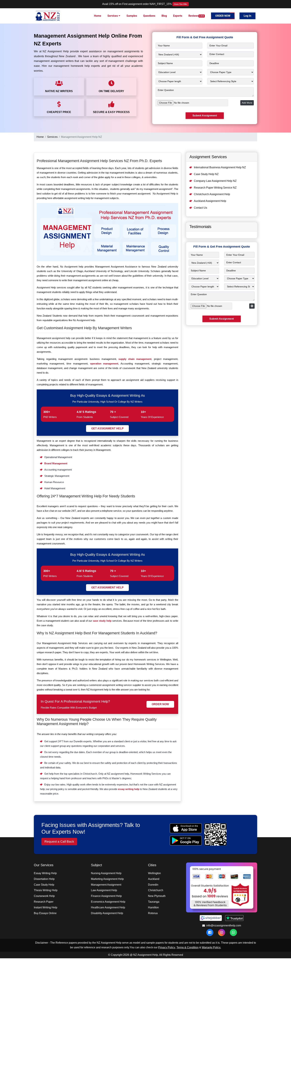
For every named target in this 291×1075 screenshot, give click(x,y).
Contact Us (200, 207)
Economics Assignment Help (108, 901)
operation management (104, 363)
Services (113, 15)
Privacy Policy (166, 947)
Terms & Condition (187, 947)
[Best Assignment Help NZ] (48, 15)
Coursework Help (44, 896)
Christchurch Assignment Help (212, 194)
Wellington (154, 873)
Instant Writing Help (45, 907)
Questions (149, 15)
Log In (247, 15)
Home (97, 15)
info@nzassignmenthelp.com (223, 925)
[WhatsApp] (233, 932)
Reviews (196, 15)
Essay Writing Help (45, 873)
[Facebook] (209, 932)
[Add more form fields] (252, 306)
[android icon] (186, 840)
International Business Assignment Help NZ (220, 167)
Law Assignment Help (104, 890)
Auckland (153, 879)
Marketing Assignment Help (107, 879)
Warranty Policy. (211, 947)
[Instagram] (221, 932)
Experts (177, 15)
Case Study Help (44, 884)
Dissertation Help (44, 879)
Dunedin (153, 884)
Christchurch (155, 890)
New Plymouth (157, 896)
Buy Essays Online (45, 913)
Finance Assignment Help (106, 896)
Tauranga (153, 901)
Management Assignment (106, 884)
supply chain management (134, 359)
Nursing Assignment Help (106, 873)
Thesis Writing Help (45, 890)
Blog (164, 15)
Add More (247, 102)
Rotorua (153, 913)
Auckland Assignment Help (210, 201)
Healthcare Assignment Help (108, 907)
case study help (102, 620)
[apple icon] (186, 828)
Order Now (222, 15)
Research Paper (43, 901)
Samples (131, 15)
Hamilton (153, 907)
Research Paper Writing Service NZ (215, 187)
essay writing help (128, 789)
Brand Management (55, 463)
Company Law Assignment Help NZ (215, 180)
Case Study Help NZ (206, 174)
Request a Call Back (59, 841)
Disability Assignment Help (107, 913)
